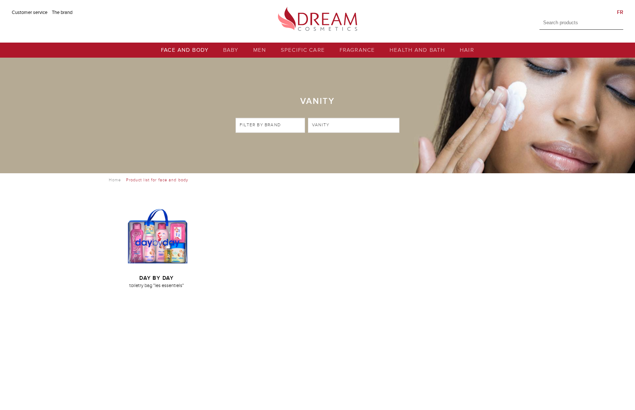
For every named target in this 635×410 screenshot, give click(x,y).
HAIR (467, 50)
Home (115, 180)
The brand (62, 12)
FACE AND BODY (184, 50)
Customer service (29, 12)
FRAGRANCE (357, 50)
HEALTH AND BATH (417, 50)
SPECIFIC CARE (303, 50)
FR (620, 12)
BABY (230, 50)
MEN (259, 50)
